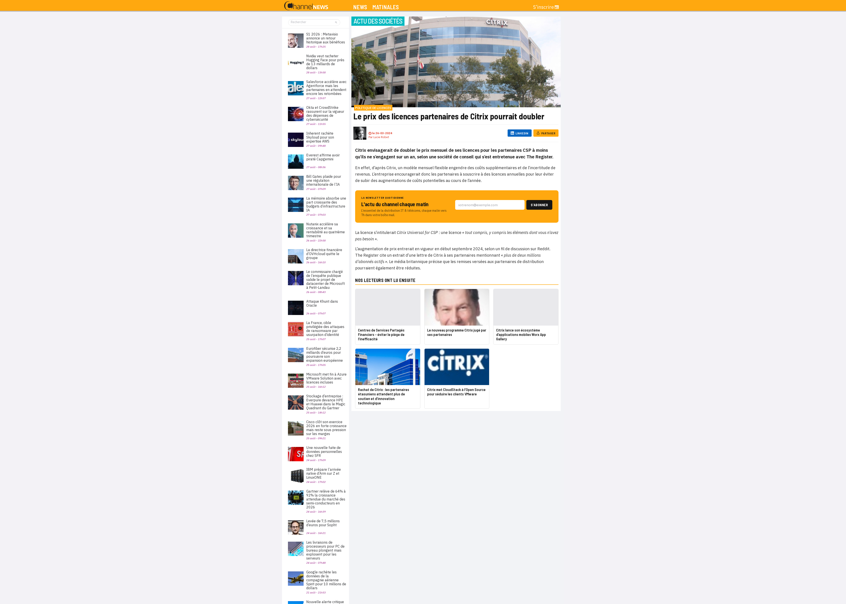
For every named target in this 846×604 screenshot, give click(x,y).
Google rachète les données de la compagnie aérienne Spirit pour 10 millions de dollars (326, 580)
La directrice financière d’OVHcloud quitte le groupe (324, 254)
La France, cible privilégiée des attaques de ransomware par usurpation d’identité (325, 329)
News (360, 7)
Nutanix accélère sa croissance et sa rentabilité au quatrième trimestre (325, 230)
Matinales (385, 7)
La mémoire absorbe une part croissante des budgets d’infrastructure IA (326, 204)
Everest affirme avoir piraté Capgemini (323, 157)
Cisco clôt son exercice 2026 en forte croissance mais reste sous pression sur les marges (326, 428)
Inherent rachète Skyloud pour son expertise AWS (320, 137)
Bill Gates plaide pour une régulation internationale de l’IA (323, 180)
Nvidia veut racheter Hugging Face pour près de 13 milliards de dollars (325, 62)
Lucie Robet (381, 137)
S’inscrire (543, 7)
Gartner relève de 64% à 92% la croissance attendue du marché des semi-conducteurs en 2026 (326, 499)
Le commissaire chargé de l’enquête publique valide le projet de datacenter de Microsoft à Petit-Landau (325, 279)
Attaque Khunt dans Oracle (322, 303)
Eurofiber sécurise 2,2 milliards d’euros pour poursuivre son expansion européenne (324, 354)
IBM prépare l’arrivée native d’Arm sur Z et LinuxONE (323, 473)
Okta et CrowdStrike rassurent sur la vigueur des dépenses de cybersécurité (325, 113)
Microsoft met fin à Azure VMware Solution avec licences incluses (326, 378)
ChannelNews (306, 6)
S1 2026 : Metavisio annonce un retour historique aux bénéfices (325, 38)
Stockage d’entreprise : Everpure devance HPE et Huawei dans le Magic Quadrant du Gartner (325, 402)
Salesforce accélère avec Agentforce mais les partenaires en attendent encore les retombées (326, 88)
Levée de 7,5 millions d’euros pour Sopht (323, 523)
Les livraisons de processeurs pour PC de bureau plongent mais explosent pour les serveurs (325, 550)
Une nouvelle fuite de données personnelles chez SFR (324, 451)
